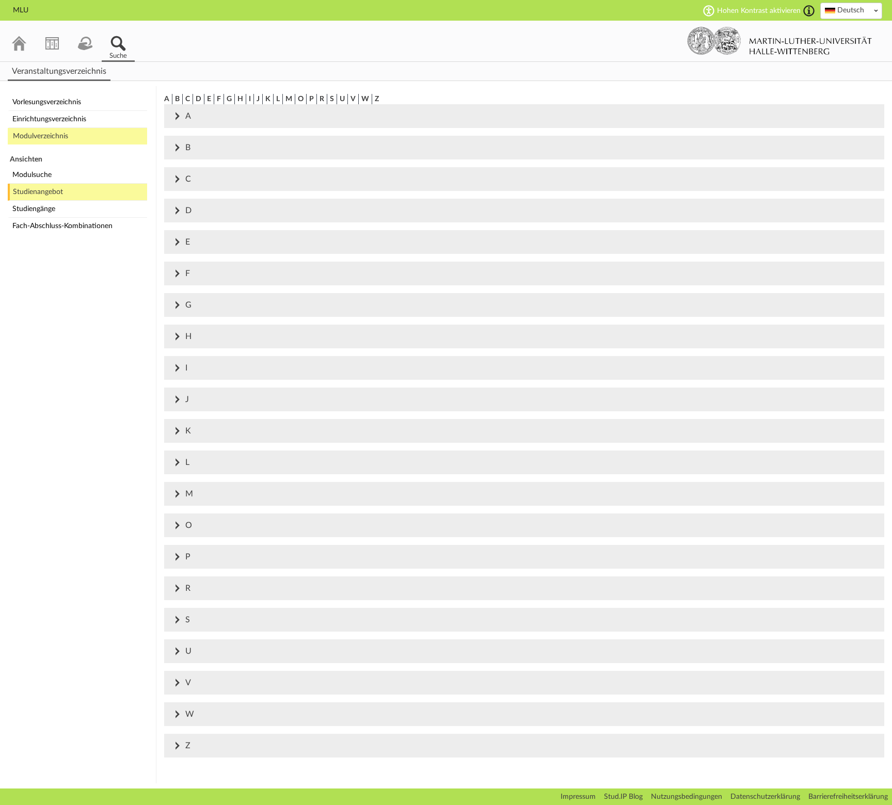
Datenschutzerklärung (765, 796)
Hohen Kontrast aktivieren (759, 10)
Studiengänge (33, 209)
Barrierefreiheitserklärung (848, 796)
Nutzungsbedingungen (686, 796)
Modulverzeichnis (40, 136)
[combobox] (851, 11)
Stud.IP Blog (623, 796)
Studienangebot (38, 192)
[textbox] (851, 10)
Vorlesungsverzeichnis (46, 102)
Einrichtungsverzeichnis (49, 119)
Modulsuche (32, 175)
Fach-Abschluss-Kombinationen (62, 226)
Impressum (578, 796)
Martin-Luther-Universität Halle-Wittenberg (780, 40)
